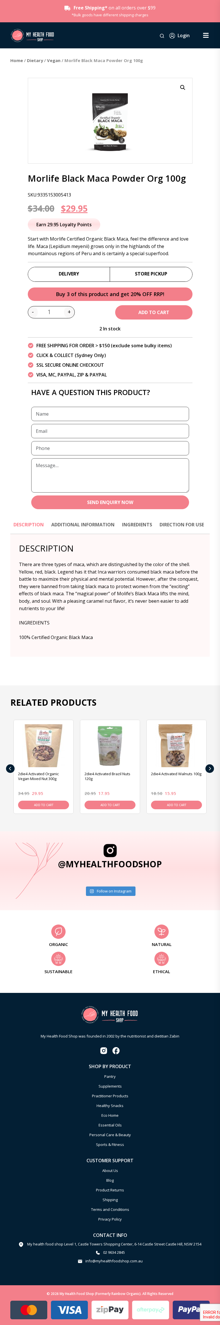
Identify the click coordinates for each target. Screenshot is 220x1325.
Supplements (110, 1086)
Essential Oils (110, 1125)
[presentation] (10, 768)
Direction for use (182, 524)
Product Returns (110, 1190)
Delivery (69, 274)
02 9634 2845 (114, 1252)
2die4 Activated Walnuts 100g (176, 773)
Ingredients (137, 524)
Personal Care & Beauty (110, 1134)
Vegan (53, 60)
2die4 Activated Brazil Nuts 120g (107, 776)
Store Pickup (151, 274)
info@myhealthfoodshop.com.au (114, 1260)
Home (16, 60)
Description (28, 524)
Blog (110, 1180)
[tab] (28, 527)
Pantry (110, 1076)
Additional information (83, 524)
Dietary (35, 60)
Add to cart (153, 312)
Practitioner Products (110, 1095)
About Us (110, 1170)
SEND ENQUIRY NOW (110, 502)
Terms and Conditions (110, 1209)
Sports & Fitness (110, 1144)
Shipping (110, 1199)
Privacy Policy (110, 1219)
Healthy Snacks (110, 1105)
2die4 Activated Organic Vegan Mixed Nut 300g (38, 776)
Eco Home (110, 1115)
